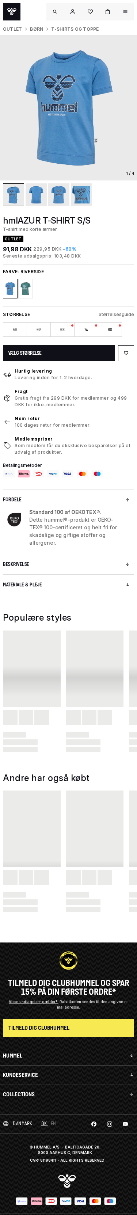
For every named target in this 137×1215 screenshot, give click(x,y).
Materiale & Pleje (22, 584)
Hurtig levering (33, 371)
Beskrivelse (16, 564)
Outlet (12, 29)
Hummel (12, 1055)
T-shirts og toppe (75, 29)
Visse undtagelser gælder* (33, 1001)
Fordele (12, 499)
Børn (36, 29)
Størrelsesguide (116, 314)
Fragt (21, 391)
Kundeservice (20, 1075)
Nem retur (27, 418)
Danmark (23, 1123)
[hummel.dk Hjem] (11, 11)
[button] (72, 11)
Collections (19, 1094)
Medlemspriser (34, 439)
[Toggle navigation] (55, 11)
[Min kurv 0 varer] (108, 11)
